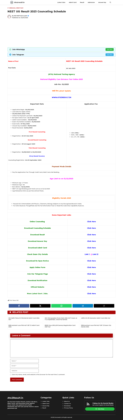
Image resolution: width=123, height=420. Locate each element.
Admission (91, 2)
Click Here (91, 261)
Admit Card (72, 2)
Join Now (109, 49)
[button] (110, 2)
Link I (87, 254)
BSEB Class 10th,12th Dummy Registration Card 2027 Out (60, 326)
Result (82, 2)
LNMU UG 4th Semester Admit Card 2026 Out (95, 318)
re (95, 293)
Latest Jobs (61, 2)
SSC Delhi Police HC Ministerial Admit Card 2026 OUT (23, 318)
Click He (90, 293)
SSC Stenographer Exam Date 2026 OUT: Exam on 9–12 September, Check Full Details (61, 318)
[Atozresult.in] (11, 2)
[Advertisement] (61, 33)
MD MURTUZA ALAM (20, 16)
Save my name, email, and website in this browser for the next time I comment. (38, 374)
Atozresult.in (19, 2)
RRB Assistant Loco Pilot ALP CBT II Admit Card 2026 (23, 326)
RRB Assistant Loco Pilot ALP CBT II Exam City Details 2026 (96, 326)
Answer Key (102, 2)
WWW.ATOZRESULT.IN (61, 97)
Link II (95, 254)
